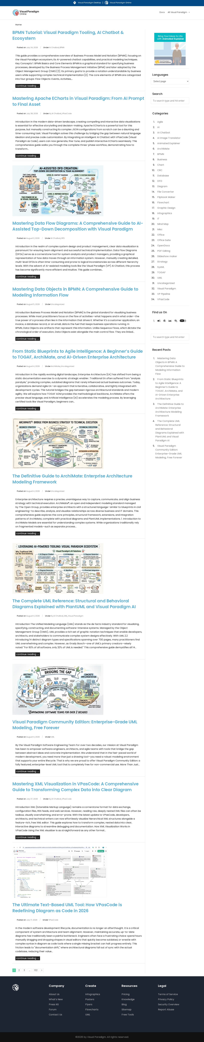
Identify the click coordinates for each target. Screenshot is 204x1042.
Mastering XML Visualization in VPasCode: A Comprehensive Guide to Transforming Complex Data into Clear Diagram (75, 787)
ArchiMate (55, 366)
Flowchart (163, 202)
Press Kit (54, 1004)
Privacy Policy (166, 999)
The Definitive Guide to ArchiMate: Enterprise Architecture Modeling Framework (169, 409)
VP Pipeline (163, 294)
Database (163, 175)
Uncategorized (57, 304)
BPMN (62, 47)
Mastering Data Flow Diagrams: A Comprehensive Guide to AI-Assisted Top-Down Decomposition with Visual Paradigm (77, 226)
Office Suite (164, 240)
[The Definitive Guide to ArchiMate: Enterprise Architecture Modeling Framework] (57, 468)
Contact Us (55, 1014)
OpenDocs (163, 245)
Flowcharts (91, 1009)
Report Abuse (166, 1009)
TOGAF (161, 272)
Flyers (88, 1004)
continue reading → (27, 86)
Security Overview (168, 1004)
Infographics (164, 213)
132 (35, 970)
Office (160, 234)
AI (50, 113)
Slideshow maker (167, 256)
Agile (160, 122)
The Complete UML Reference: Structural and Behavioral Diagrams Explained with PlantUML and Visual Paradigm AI (74, 604)
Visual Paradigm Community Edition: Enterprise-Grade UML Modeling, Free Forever (168, 451)
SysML (160, 267)
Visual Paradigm (75, 616)
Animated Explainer (168, 143)
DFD (63, 238)
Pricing (125, 994)
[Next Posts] (42, 970)
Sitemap (126, 1009)
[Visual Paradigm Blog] (26, 14)
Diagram (162, 186)
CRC (159, 170)
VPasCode (67, 113)
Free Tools (128, 1014)
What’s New (56, 999)
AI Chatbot (54, 47)
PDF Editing (163, 251)
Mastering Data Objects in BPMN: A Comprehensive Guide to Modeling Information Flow (170, 366)
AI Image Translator (169, 138)
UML (65, 616)
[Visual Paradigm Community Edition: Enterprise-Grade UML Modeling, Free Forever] (57, 714)
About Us (54, 994)
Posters (89, 999)
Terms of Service (168, 994)
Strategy (162, 261)
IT (158, 218)
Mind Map (163, 224)
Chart (160, 165)
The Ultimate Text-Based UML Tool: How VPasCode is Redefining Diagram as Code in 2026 (67, 908)
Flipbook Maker (166, 197)
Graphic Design (166, 208)
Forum (52, 1009)
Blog (124, 1004)
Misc (159, 229)
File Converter (165, 191)
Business (162, 159)
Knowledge (128, 999)
